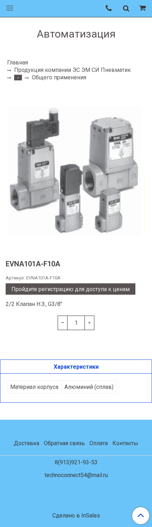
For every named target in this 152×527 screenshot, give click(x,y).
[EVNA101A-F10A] (76, 170)
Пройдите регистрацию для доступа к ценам (70, 289)
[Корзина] (143, 8)
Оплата (98, 443)
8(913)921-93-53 (76, 462)
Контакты (125, 443)
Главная (17, 62)
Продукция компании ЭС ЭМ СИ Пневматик (72, 70)
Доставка (26, 443)
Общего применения (59, 77)
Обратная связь (64, 443)
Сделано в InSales (76, 515)
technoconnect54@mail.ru (76, 475)
